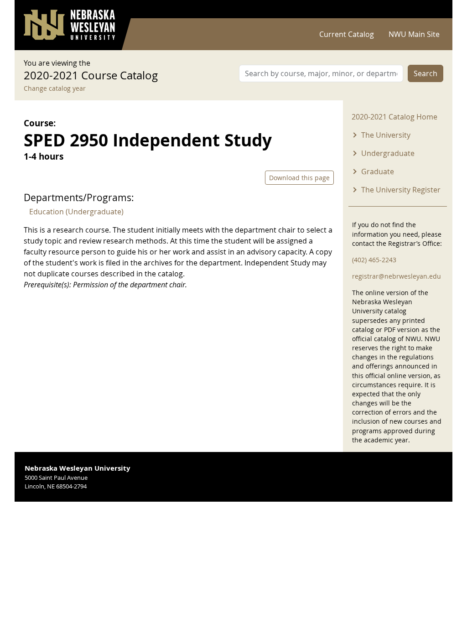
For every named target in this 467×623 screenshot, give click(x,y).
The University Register (401, 190)
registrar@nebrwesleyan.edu (396, 276)
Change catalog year (55, 88)
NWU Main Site (414, 34)
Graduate (377, 171)
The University (385, 135)
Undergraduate (388, 153)
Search (425, 73)
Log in (431, 9)
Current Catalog (346, 34)
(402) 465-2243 (374, 259)
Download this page (299, 177)
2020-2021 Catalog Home (394, 117)
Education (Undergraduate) (76, 212)
